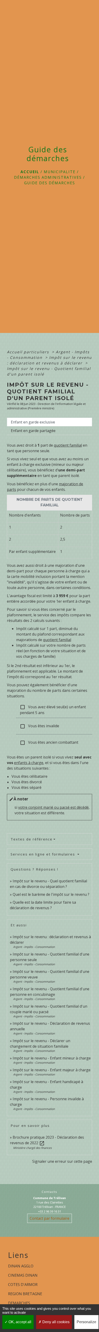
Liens (18, 1255)
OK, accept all (19, 1322)
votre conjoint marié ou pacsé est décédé (53, 807)
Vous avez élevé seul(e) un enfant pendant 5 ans (53, 709)
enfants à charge (28, 762)
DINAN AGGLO (20, 1266)
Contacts (49, 1192)
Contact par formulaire (49, 1218)
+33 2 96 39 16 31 (49, 1211)
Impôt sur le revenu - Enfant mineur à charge (52, 1058)
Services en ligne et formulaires (43, 854)
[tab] (49, 422)
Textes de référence (31, 839)
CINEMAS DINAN (23, 1275)
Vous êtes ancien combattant (49, 743)
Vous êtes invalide (39, 726)
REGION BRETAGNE (25, 1293)
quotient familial (68, 445)
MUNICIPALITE (60, 171)
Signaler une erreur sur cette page (62, 1161)
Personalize (86, 1322)
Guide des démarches (49, 182)
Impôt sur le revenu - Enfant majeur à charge (51, 1069)
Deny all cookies (55, 1322)
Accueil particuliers (28, 351)
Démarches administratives (48, 177)
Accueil (29, 171)
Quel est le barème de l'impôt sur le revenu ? (51, 894)
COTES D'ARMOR (23, 1284)
